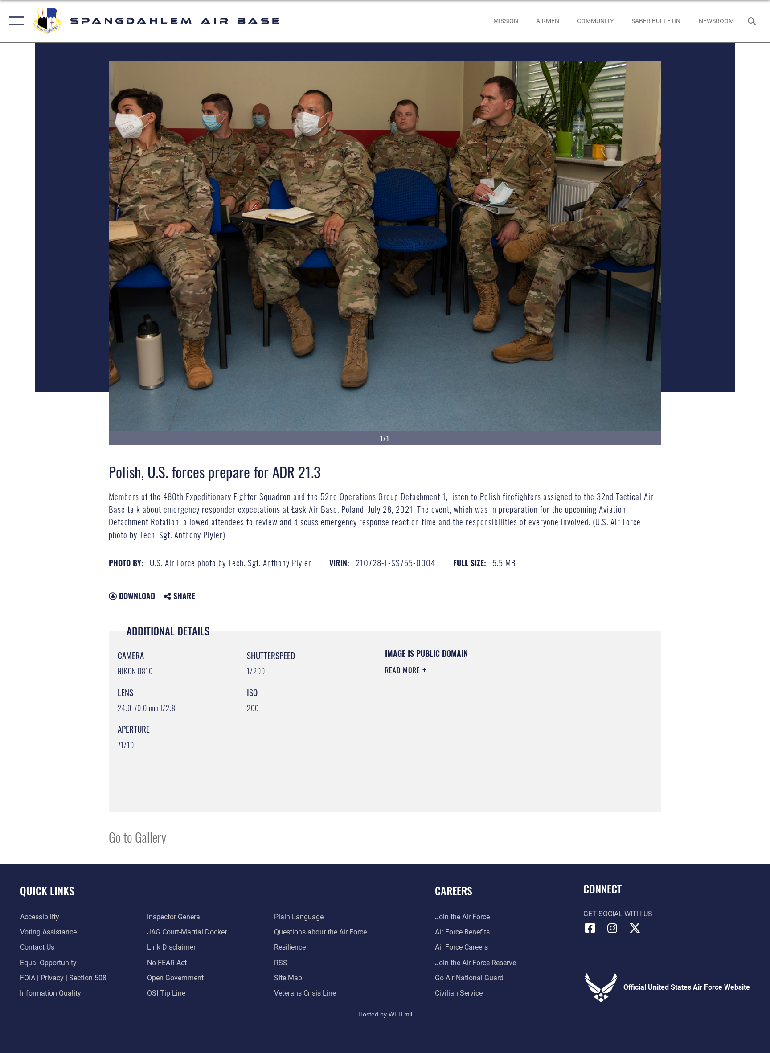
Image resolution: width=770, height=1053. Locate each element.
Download (136, 596)
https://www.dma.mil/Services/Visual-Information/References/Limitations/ (471, 733)
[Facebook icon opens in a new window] (590, 928)
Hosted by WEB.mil (385, 1014)
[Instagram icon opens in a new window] (612, 928)
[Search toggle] (753, 21)
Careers (453, 890)
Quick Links (47, 890)
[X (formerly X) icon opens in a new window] (634, 928)
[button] (14, 21)
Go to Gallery (137, 836)
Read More (403, 670)
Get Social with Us (617, 914)
